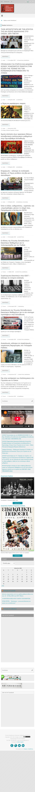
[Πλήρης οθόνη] (31, 426)
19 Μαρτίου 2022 (11, 201)
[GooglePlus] (28, 1)
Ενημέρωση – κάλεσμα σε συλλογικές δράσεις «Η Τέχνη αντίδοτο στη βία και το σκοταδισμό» (16, 173)
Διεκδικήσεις (26, 60)
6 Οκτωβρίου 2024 (12, 60)
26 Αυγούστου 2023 (12, 128)
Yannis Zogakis (20, 741)
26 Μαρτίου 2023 (11, 167)
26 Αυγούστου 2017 (12, 374)
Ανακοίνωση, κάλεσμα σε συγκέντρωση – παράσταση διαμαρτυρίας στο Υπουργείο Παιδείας (16, 345)
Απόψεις (4, 130)
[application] (17, 419)
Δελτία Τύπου (21, 236)
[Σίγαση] (29, 426)
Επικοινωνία (6, 1)
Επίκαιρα (17, 130)
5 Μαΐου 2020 (11, 271)
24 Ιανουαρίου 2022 (12, 236)
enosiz (4, 60)
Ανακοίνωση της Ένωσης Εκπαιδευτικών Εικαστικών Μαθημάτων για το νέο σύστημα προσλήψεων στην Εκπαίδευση (17, 312)
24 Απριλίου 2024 (11, 99)
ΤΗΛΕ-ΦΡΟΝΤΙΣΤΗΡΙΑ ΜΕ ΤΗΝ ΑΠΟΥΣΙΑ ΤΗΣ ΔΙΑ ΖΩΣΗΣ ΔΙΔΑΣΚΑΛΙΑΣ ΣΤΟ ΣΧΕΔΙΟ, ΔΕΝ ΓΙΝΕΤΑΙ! (17, 31)
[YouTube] (30, 1)
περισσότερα (5, 56)
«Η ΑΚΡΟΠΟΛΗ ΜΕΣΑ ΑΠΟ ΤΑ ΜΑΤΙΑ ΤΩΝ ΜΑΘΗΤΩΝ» (16, 598)
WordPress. (30, 748)
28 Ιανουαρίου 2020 (12, 306)
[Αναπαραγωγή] (3, 426)
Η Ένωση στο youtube (9, 590)
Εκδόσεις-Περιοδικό (10, 130)
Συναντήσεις (25, 201)
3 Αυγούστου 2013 (12, 396)
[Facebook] (26, 1)
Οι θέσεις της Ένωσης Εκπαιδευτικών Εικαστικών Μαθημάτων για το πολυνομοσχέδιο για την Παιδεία (15, 243)
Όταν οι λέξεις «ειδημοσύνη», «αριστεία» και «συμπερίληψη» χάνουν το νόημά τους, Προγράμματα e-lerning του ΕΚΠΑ (17, 208)
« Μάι (2, 585)
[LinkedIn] (33, 1)
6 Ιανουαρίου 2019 (12, 339)
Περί (2, 1)
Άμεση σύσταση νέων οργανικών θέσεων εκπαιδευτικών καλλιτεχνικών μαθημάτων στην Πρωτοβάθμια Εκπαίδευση (16, 136)
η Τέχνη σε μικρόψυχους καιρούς (13, 103)
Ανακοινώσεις (21, 60)
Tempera (25, 748)
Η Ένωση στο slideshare (10, 608)
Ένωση (4, 271)
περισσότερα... (18, 503)
